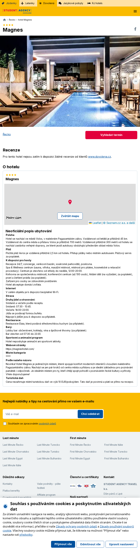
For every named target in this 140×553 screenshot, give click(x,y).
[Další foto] (135, 81)
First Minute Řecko (80, 444)
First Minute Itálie (113, 444)
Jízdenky (11, 3)
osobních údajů (47, 423)
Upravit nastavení (121, 544)
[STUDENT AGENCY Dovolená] (15, 11)
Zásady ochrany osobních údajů (76, 526)
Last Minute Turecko (48, 444)
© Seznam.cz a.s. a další (119, 223)
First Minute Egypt (80, 458)
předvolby (25, 535)
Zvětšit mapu (70, 216)
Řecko (7, 134)
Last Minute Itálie (12, 465)
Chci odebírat (90, 414)
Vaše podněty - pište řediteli (49, 485)
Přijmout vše (63, 544)
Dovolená (48, 3)
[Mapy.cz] (14, 217)
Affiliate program (46, 494)
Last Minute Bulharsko (49, 458)
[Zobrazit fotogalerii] (70, 81)
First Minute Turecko (115, 451)
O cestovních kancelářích (17, 497)
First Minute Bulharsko (116, 458)
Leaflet (96, 223)
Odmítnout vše (90, 544)
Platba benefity (11, 490)
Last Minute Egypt (13, 458)
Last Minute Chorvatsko (16, 451)
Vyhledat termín (111, 135)
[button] (70, 202)
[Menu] (135, 11)
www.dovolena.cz (99, 156)
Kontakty (7, 483)
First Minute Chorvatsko (83, 451)
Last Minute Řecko (13, 444)
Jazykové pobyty (73, 3)
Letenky (29, 3)
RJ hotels (97, 3)
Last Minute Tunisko (48, 451)
